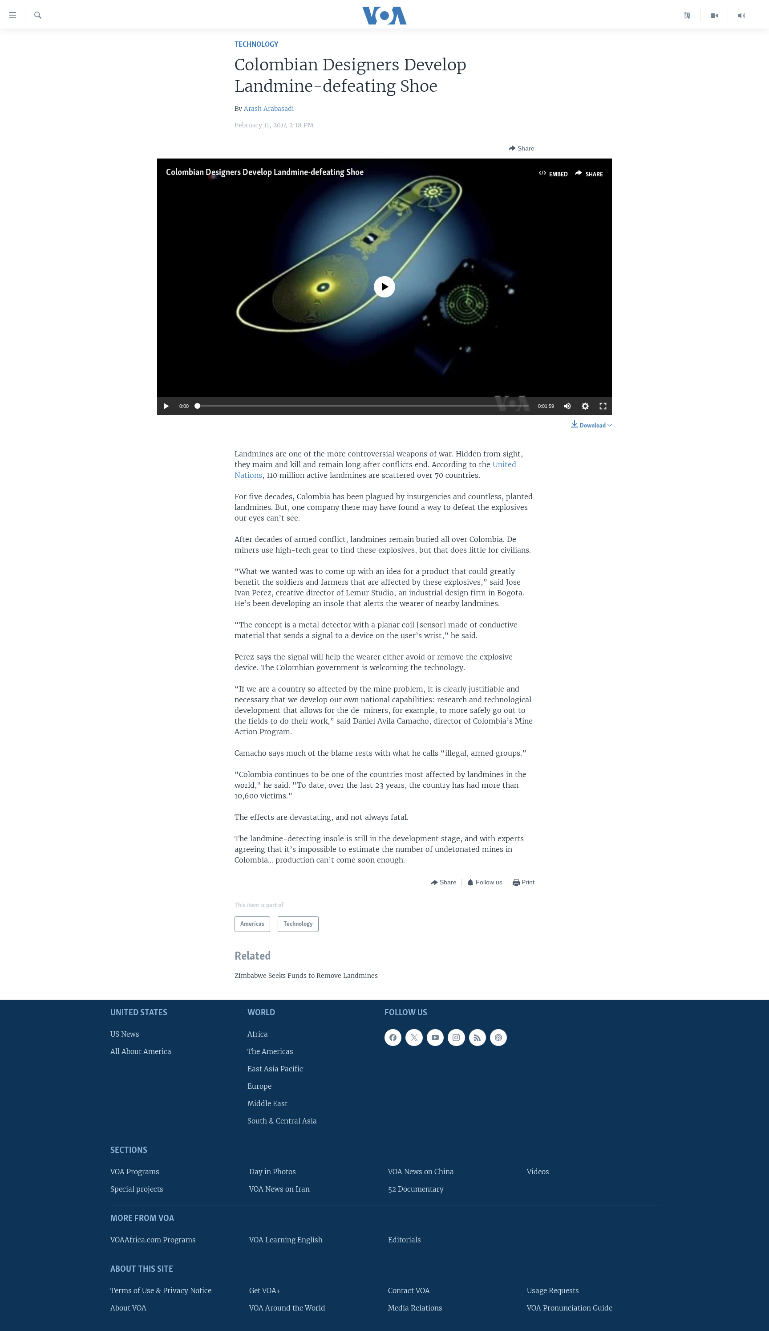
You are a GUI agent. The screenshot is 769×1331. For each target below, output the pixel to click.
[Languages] (687, 15)
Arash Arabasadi (269, 109)
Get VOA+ (265, 1290)
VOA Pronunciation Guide (569, 1308)
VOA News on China (421, 1172)
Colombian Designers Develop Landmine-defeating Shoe (265, 172)
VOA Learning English (286, 1240)
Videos (538, 1172)
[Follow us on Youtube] (435, 1037)
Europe (259, 1086)
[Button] (521, 148)
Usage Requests (553, 1290)
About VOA (128, 1308)
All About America (140, 1051)
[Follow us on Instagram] (456, 1037)
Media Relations (415, 1308)
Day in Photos (272, 1172)
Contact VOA (409, 1290)
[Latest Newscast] (741, 15)
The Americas (270, 1051)
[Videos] (714, 15)
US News (124, 1034)
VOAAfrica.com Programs (153, 1240)
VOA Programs (134, 1172)
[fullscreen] (603, 406)
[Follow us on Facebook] (392, 1037)
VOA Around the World (287, 1308)
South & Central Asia (282, 1121)
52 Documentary (416, 1189)
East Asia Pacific (275, 1069)
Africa (257, 1034)
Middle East (267, 1104)
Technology (256, 45)
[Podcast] (498, 1037)
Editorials (404, 1240)
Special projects (136, 1189)
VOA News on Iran (279, 1189)
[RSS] (477, 1037)
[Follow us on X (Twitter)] (413, 1037)
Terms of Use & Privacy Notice (160, 1290)
